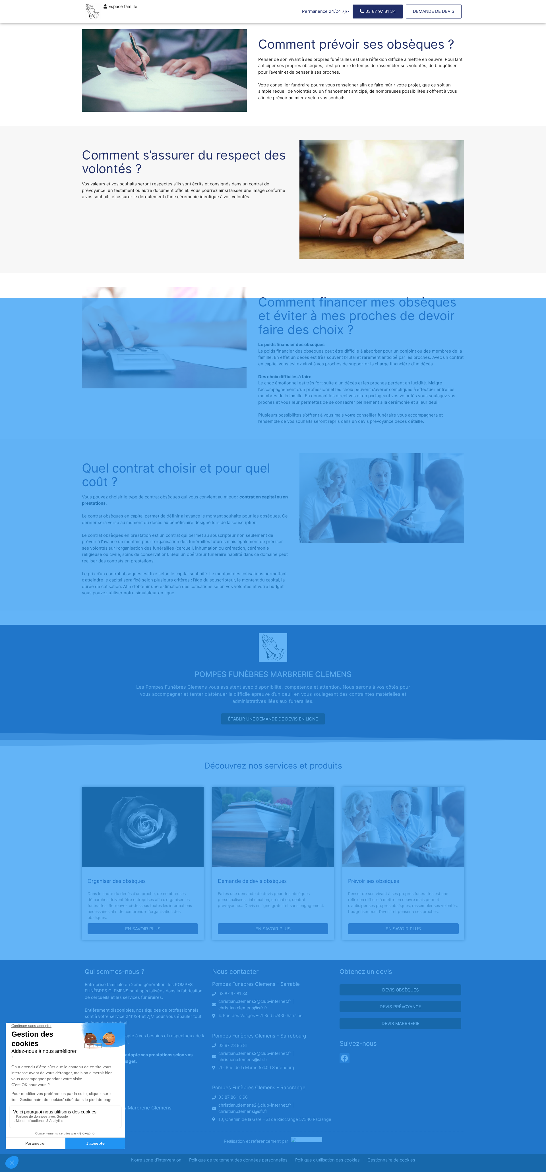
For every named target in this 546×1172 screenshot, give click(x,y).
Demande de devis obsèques (252, 881)
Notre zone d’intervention (156, 1160)
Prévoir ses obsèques (373, 881)
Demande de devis (433, 11)
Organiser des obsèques (117, 881)
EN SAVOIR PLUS (142, 928)
